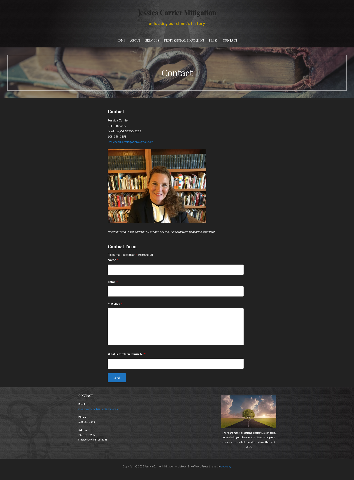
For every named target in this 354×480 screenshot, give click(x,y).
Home (121, 40)
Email (113, 282)
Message (115, 304)
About (135, 40)
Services (152, 40)
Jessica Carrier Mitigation (177, 12)
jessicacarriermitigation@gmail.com (130, 141)
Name (113, 260)
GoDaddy (225, 466)
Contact (230, 40)
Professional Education (184, 40)
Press (213, 40)
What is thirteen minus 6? (127, 354)
